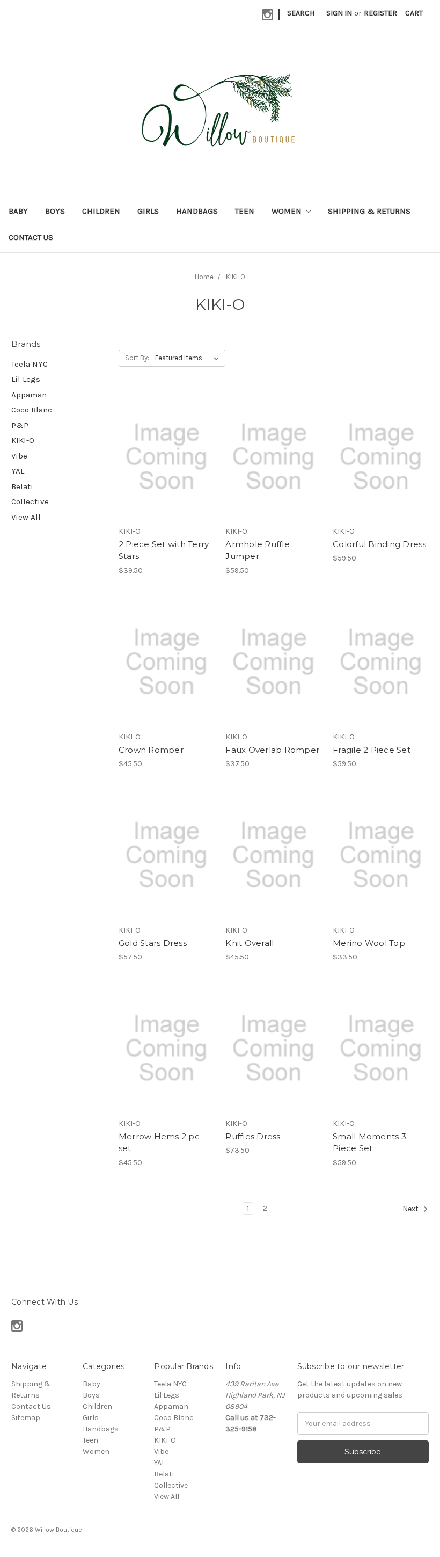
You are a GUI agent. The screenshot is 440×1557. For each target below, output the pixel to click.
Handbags (197, 211)
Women (288, 211)
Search (300, 13)
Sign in (339, 13)
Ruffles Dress (252, 1136)
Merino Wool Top (369, 943)
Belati (22, 486)
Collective (30, 501)
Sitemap (25, 1417)
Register (380, 13)
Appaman (29, 394)
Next (411, 1208)
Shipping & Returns (369, 211)
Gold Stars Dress (153, 943)
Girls (148, 211)
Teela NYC (29, 364)
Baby (18, 211)
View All (26, 517)
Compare (163, 457)
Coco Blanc (31, 409)
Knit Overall (249, 943)
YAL (17, 471)
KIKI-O (22, 440)
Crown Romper (151, 750)
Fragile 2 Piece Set (371, 750)
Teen (244, 211)
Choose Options (166, 475)
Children (101, 211)
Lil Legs (25, 379)
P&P (19, 425)
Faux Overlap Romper (272, 750)
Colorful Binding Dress (380, 544)
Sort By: (137, 358)
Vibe (19, 456)
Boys (55, 211)
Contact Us (31, 237)
